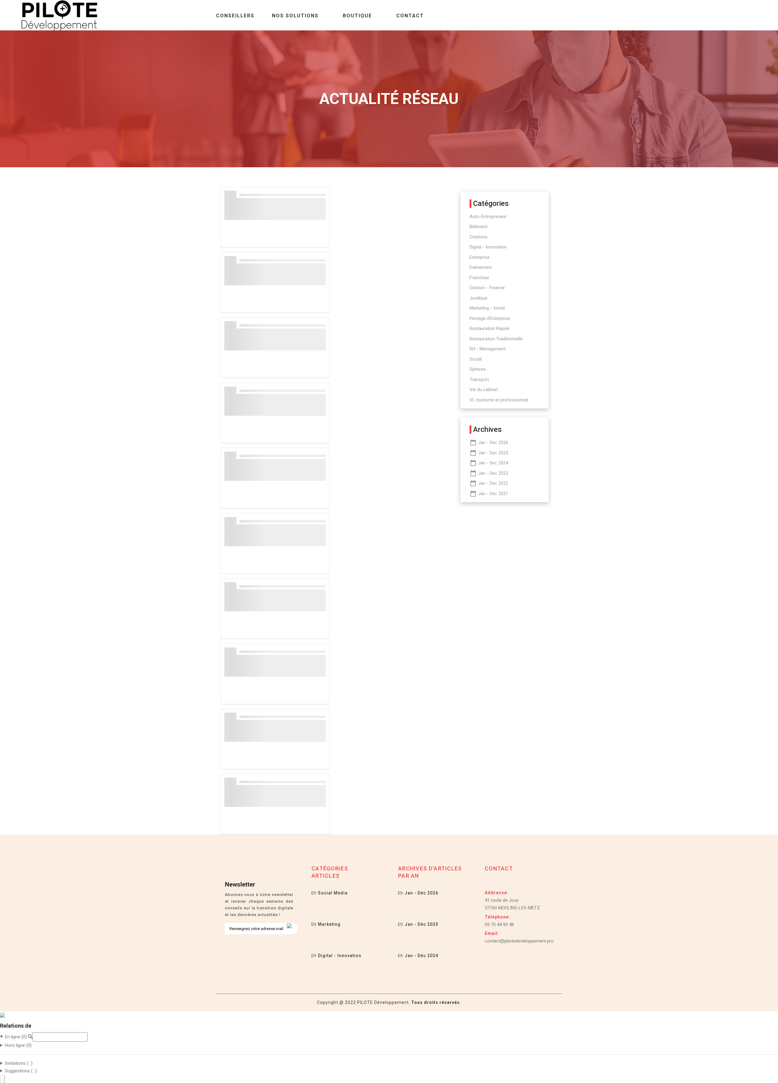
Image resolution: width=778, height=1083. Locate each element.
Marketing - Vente (487, 308)
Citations (478, 237)
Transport (479, 379)
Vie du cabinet (484, 389)
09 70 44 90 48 (499, 924)
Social (476, 359)
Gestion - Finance (487, 287)
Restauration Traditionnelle (496, 339)
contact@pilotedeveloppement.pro (519, 941)
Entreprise (480, 257)
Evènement (481, 267)
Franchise (479, 277)
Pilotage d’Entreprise (490, 318)
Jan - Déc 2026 (420, 892)
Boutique (357, 16)
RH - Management (488, 349)
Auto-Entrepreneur (488, 216)
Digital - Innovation (488, 247)
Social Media (332, 892)
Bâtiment (478, 226)
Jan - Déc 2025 (420, 924)
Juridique (478, 298)
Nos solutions (295, 16)
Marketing (329, 924)
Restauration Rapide (490, 328)
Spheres (478, 369)
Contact (410, 16)
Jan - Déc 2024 (420, 955)
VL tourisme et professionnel (499, 400)
